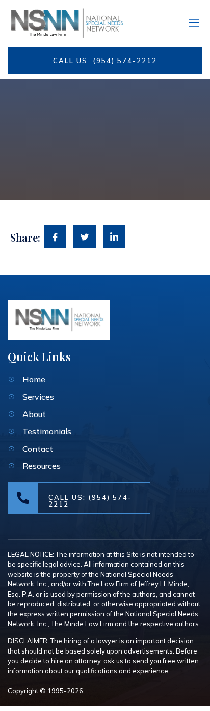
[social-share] (55, 236)
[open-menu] (192, 21)
